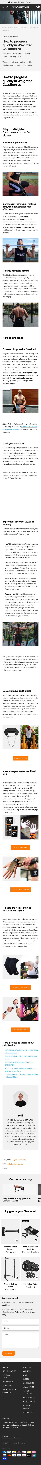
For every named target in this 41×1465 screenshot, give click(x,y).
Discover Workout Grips (20, 890)
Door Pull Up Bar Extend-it (10, 1248)
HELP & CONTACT (9, 1371)
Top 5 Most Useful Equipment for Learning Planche (17, 1199)
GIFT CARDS (7, 1386)
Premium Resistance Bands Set (30, 1248)
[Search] (7, 7)
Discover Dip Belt (20, 758)
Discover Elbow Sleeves (20, 987)
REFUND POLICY (29, 1402)
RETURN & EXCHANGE (7, 1376)
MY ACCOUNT (8, 1382)
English (15, 1437)
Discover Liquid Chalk (20, 847)
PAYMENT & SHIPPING (27, 1407)
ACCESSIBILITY (28, 1412)
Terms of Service (29, 1312)
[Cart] (37, 7)
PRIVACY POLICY (29, 1398)
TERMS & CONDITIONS (27, 1392)
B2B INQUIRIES (28, 1383)
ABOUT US (26, 1371)
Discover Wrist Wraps (20, 1030)
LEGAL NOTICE (28, 1387)
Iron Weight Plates (30, 1284)
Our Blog (10, 27)
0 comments (21, 1160)
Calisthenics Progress (11, 37)
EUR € (6, 1437)
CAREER (26, 1379)
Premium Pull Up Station (10, 1285)
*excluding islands (19, 1443)
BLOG (25, 1375)
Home (4, 27)
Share (5, 1168)
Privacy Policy (14, 1312)
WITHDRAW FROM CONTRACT (9, 1391)
